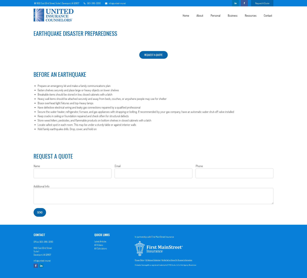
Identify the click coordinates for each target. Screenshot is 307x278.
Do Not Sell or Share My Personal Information (177, 260)
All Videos (98, 245)
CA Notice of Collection (153, 260)
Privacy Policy (139, 260)
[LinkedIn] (235, 3)
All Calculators (100, 248)
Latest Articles (100, 241)
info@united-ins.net (117, 3)
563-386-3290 (94, 3)
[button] (185, 15)
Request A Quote (262, 3)
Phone (199, 166)
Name (37, 166)
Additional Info (41, 186)
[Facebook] (244, 3)
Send (40, 212)
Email (118, 166)
